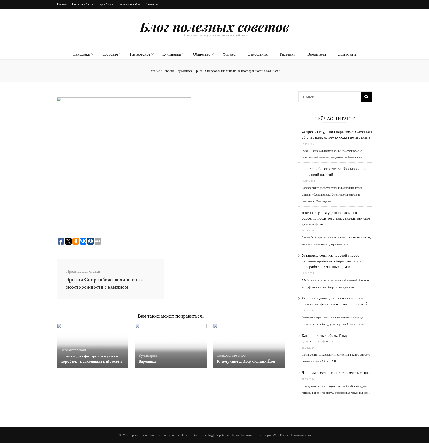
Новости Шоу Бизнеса (177, 71)
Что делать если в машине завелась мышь (336, 372)
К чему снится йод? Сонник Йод (246, 361)
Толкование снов (231, 355)
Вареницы (147, 361)
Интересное (140, 54)
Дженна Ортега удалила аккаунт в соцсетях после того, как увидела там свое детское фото (336, 218)
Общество (201, 54)
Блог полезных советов (214, 26)
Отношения (258, 54)
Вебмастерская (73, 349)
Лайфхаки (81, 54)
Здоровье (110, 54)
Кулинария (171, 54)
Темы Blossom (242, 435)
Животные (347, 54)
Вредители (316, 54)
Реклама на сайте (129, 4)
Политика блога (82, 4)
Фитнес (229, 54)
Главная (62, 4)
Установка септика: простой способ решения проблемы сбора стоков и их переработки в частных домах (332, 261)
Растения (287, 54)
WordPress (280, 435)
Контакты (151, 4)
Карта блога (105, 4)
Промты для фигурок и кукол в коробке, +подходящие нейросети (91, 358)
